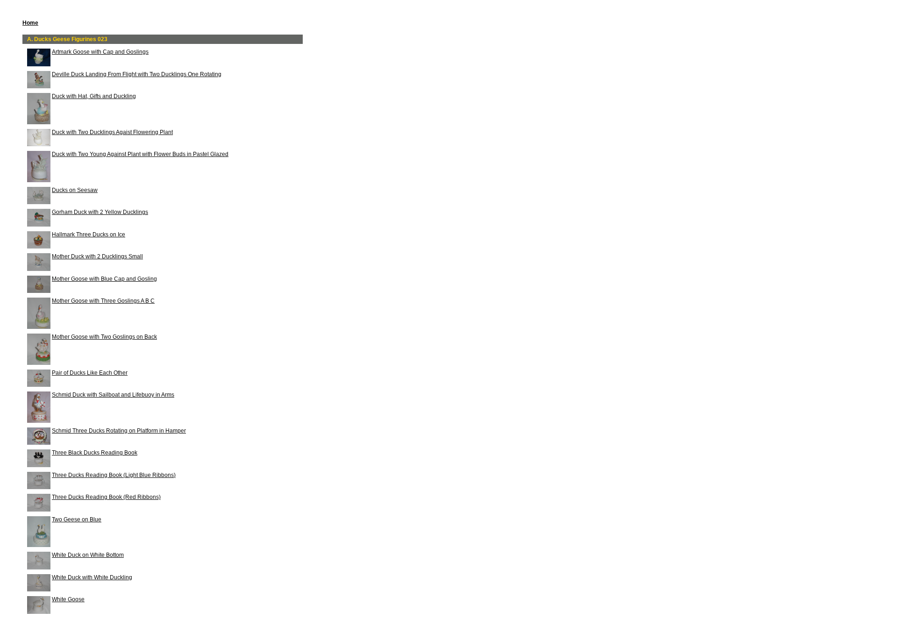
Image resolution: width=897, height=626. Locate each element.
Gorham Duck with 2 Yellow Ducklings (100, 212)
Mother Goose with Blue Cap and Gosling (104, 279)
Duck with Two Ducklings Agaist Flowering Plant (112, 132)
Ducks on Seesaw (75, 190)
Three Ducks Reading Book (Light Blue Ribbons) (114, 475)
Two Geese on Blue (76, 519)
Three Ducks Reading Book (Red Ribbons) (106, 497)
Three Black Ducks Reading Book (94, 452)
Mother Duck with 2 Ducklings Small (97, 256)
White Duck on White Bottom (88, 555)
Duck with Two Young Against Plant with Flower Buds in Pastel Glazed (140, 154)
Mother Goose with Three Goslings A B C (103, 301)
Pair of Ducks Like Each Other (90, 373)
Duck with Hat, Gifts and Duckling (94, 96)
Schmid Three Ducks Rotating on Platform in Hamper (119, 430)
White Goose (68, 599)
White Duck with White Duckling (92, 577)
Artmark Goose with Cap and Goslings (100, 52)
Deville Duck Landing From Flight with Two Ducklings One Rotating (136, 74)
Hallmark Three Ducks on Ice (88, 234)
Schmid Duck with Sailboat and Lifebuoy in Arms (113, 394)
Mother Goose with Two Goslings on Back (104, 337)
